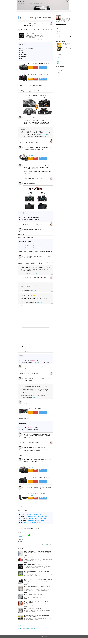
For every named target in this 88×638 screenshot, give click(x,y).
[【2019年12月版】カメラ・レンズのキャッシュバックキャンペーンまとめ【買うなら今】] (20, 603)
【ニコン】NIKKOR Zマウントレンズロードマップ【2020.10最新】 (38, 551)
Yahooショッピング (43, 66)
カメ (51, 544)
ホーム (18, 10)
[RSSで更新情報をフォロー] (68, 1)
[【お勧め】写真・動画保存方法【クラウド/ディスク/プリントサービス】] (20, 588)
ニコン (47, 544)
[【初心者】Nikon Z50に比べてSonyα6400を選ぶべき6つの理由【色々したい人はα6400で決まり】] (20, 617)
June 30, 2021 (35, 397)
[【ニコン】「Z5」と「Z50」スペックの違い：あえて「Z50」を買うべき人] (20, 581)
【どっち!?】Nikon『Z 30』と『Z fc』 (32, 557)
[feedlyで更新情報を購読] (67, 1)
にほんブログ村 (59, 70)
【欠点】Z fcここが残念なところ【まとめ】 (33, 33)
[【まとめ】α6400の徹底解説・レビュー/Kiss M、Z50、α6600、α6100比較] (20, 573)
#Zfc (25, 285)
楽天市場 (35, 66)
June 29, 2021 (43, 136)
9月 (58, 57)
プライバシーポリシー (38, 10)
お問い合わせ (32, 10)
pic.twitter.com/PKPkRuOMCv (43, 134)
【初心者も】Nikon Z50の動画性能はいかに (33, 608)
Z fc (43, 544)
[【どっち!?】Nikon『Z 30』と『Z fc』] (20, 560)
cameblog (21, 1)
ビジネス (27, 10)
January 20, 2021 (37, 273)
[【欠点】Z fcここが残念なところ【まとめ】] (20, 566)
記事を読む (25, 555)
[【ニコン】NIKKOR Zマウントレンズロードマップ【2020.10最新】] (20, 553)
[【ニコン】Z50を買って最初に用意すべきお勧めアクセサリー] (20, 596)
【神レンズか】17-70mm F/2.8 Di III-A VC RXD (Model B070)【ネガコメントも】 (35, 625)
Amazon (30, 66)
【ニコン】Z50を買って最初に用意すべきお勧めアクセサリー (36, 594)
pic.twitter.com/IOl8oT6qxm (26, 300)
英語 (24, 10)
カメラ (21, 10)
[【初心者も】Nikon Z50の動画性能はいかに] (20, 610)
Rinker (32, 64)
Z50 (45, 544)
